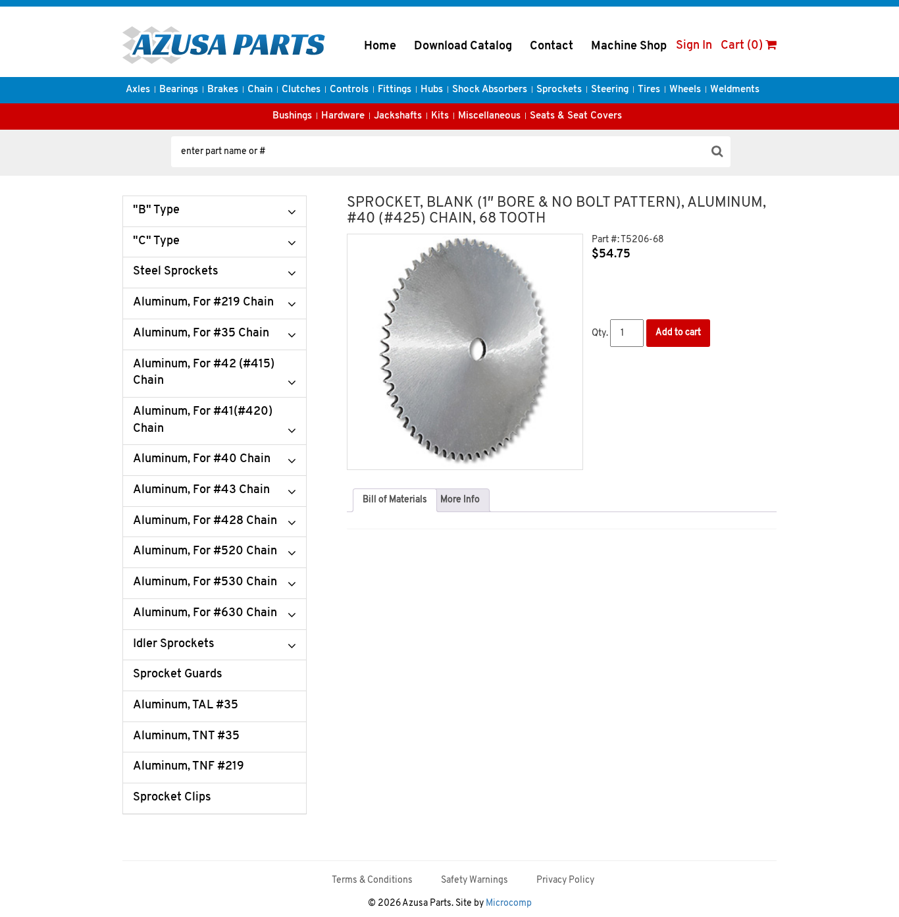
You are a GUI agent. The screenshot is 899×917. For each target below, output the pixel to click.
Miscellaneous (489, 116)
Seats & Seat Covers (576, 116)
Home (380, 47)
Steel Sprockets (175, 272)
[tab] (395, 500)
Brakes (222, 90)
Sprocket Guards (177, 675)
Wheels (685, 90)
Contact (551, 47)
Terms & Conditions (372, 880)
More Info (460, 500)
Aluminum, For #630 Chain (205, 613)
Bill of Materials (395, 500)
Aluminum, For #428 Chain (205, 521)
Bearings (178, 90)
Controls (349, 90)
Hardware (343, 116)
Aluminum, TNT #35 (186, 737)
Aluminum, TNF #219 (188, 767)
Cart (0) (743, 46)
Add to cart (678, 333)
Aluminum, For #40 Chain (201, 459)
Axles (138, 90)
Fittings (394, 90)
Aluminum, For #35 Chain (201, 334)
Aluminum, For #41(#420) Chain (202, 420)
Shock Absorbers (489, 90)
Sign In (694, 46)
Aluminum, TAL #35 (185, 706)
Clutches (301, 90)
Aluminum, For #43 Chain (201, 490)
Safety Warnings (474, 880)
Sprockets (559, 90)
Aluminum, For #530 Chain (205, 583)
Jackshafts (398, 116)
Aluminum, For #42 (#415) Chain (203, 373)
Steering (610, 90)
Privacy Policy (565, 880)
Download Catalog (463, 47)
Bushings (292, 116)
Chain (259, 90)
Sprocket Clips (172, 798)
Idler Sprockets (174, 644)
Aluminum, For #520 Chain (205, 552)
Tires (649, 90)
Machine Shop (629, 47)
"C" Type (156, 242)
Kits (440, 116)
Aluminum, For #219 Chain (203, 303)
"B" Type (156, 211)
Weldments (734, 90)
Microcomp (509, 903)
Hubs (432, 90)
